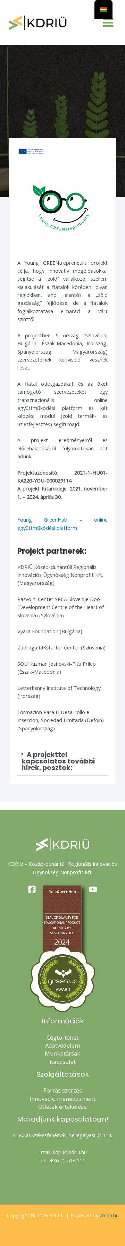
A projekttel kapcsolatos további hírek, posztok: (58, 761)
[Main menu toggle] (108, 22)
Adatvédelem (62, 1045)
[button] (62, 761)
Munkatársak (62, 1053)
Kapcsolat (63, 1062)
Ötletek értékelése (62, 1107)
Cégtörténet (62, 1037)
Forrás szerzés (62, 1090)
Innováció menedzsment (62, 1099)
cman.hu (109, 1215)
